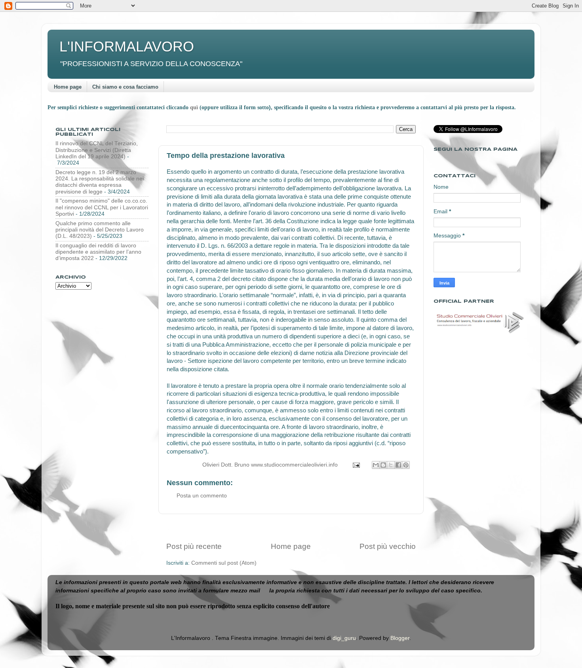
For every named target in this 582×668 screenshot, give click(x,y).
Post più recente (194, 546)
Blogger (399, 638)
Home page (68, 87)
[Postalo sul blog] (383, 465)
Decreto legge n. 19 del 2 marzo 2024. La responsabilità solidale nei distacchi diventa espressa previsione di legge (99, 182)
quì (195, 107)
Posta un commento (202, 496)
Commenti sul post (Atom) (224, 563)
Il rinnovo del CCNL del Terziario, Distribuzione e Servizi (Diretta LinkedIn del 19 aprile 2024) (96, 149)
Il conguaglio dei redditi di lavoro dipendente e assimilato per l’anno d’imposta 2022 (98, 252)
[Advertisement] (291, 528)
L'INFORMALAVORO (126, 46)
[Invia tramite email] (376, 465)
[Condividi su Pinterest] (406, 465)
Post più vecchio (387, 546)
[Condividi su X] (391, 465)
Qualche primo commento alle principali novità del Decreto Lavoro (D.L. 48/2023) (99, 229)
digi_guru (344, 638)
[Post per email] (355, 465)
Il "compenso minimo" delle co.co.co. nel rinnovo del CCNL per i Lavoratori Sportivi (101, 207)
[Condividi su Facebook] (398, 465)
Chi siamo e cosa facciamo (125, 87)
